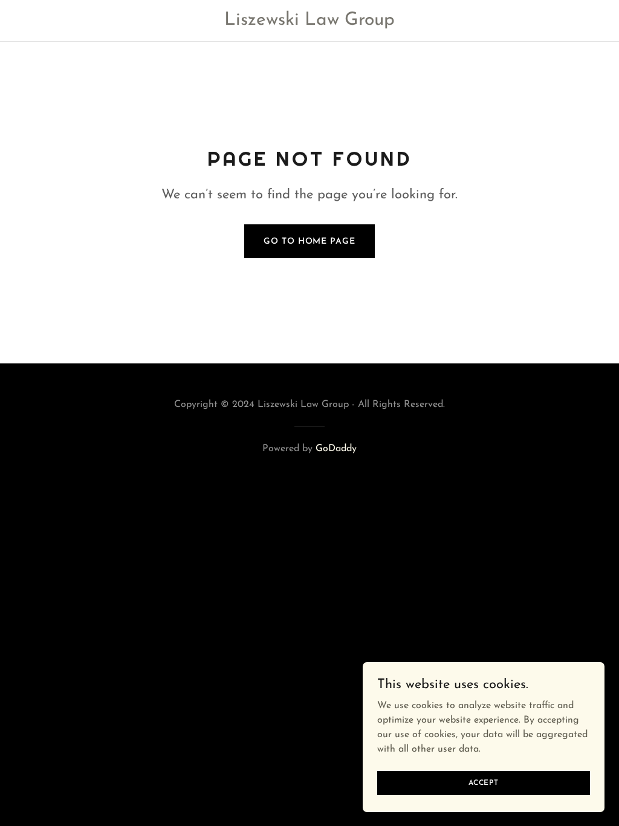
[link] (310, 22)
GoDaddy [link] (336, 449)
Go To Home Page (309, 241)
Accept (483, 782)
